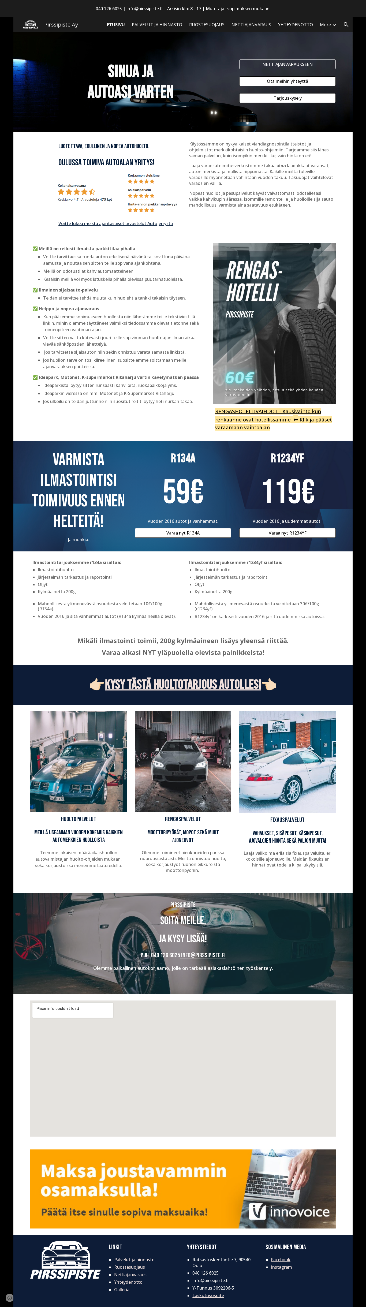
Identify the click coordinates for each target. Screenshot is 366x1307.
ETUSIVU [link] (116, 25)
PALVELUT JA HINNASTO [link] (157, 25)
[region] (183, 8)
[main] (130, 82)
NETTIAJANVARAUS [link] (251, 25)
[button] (346, 24)
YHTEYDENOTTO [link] (295, 25)
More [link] (325, 25)
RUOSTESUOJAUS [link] (207, 25)
